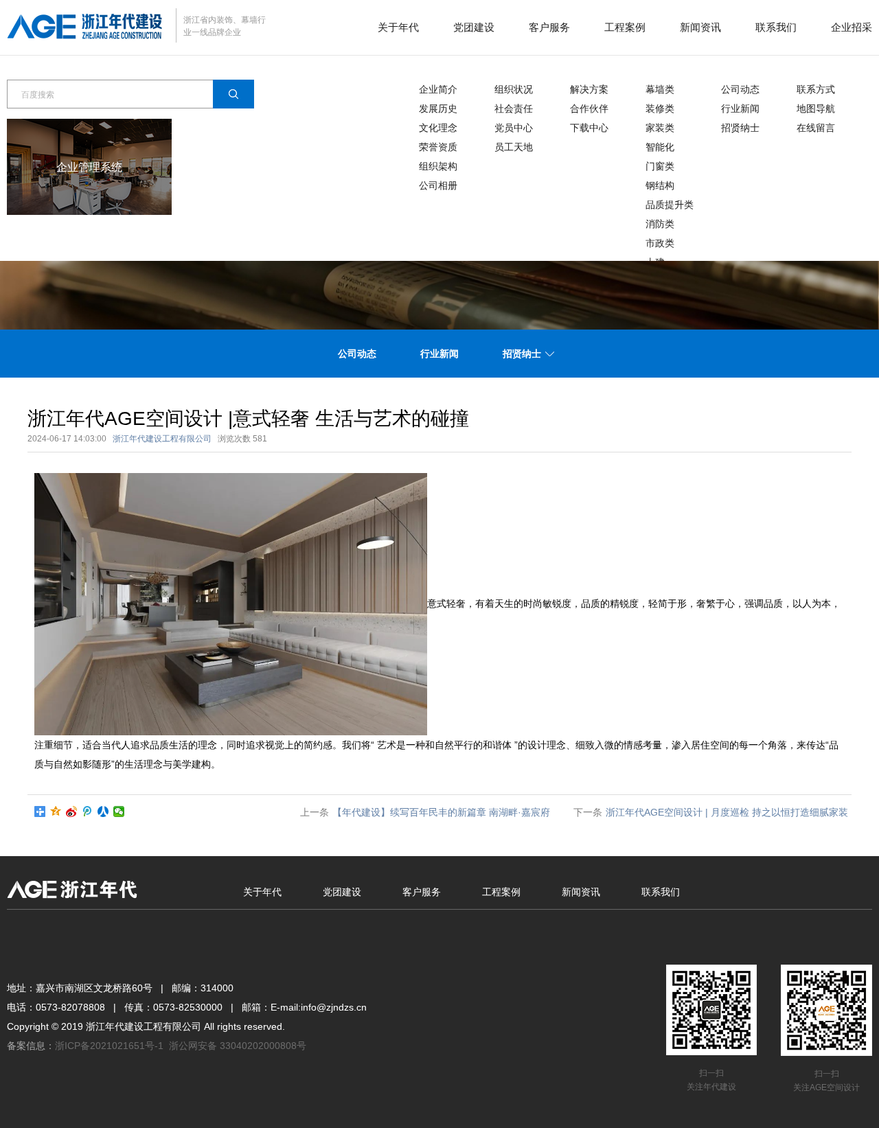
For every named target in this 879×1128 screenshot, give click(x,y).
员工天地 (513, 146)
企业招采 (851, 27)
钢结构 (660, 185)
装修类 (660, 108)
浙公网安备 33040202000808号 (237, 1045)
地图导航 (816, 108)
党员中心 (513, 127)
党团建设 (473, 27)
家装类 (660, 127)
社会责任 (513, 108)
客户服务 (549, 27)
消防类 (660, 223)
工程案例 (625, 27)
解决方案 (589, 89)
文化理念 (438, 127)
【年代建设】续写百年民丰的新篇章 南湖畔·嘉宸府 (441, 812)
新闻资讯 (700, 27)
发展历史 (438, 108)
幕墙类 (660, 89)
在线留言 (816, 127)
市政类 (660, 243)
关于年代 (398, 27)
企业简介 (438, 89)
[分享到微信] (119, 811)
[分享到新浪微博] (72, 811)
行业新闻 (740, 108)
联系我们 (776, 27)
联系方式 (816, 89)
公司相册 (438, 185)
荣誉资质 (438, 146)
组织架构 (438, 166)
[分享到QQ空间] (56, 811)
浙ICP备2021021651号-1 (109, 1045)
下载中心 (589, 127)
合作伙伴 (589, 108)
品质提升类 (670, 204)
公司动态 (740, 89)
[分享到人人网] (103, 811)
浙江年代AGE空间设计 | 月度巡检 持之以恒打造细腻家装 (727, 812)
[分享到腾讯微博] (87, 811)
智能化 (660, 146)
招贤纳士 (740, 127)
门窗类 (660, 166)
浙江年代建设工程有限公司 (162, 439)
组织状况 (513, 89)
